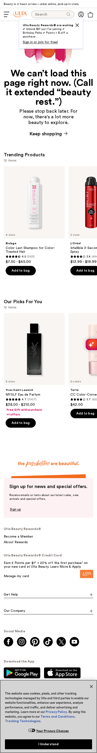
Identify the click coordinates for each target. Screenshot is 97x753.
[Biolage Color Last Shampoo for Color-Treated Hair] (34, 215)
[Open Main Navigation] (6, 14)
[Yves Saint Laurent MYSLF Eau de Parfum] (34, 365)
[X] (77, 25)
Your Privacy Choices (52, 730)
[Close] (91, 686)
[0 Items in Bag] (90, 14)
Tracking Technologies (22, 721)
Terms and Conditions (57, 716)
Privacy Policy (56, 711)
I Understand (48, 744)
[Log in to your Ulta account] (81, 14)
